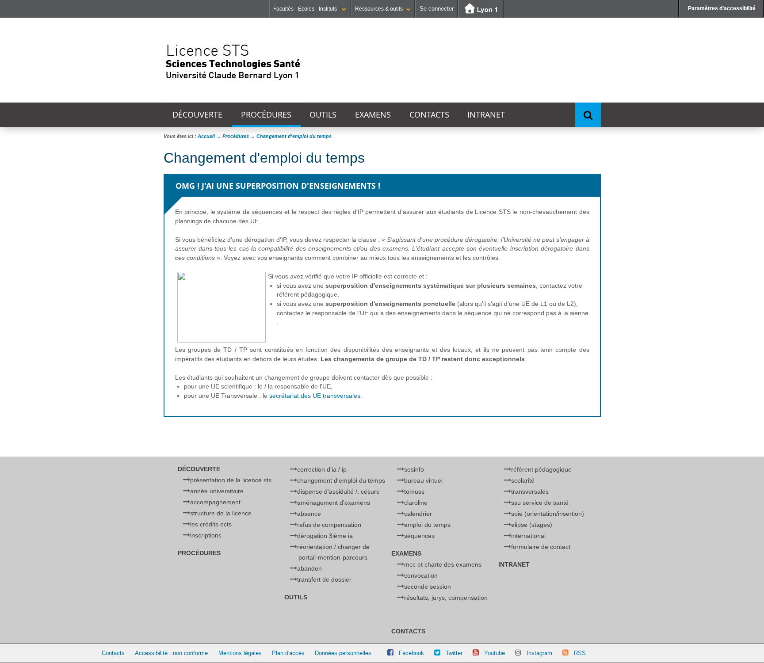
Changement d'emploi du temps (341, 480)
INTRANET (486, 115)
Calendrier (418, 513)
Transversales (530, 491)
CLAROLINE (416, 502)
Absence (309, 513)
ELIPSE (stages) (531, 524)
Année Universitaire (217, 491)
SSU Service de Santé (540, 502)
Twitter (454, 653)
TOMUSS (414, 491)
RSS (580, 653)
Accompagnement (215, 502)
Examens (373, 115)
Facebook (411, 653)
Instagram (539, 653)
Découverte (197, 115)
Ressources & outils (379, 9)
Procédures (266, 115)
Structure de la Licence (221, 513)
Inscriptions (206, 535)
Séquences (419, 535)
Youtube (494, 653)
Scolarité (523, 480)
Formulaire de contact (540, 546)
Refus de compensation (329, 524)
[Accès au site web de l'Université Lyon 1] (481, 9)
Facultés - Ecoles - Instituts (305, 9)
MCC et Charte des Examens (442, 564)
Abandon (309, 568)
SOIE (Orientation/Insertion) (547, 513)
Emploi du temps (427, 524)
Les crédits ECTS (211, 524)
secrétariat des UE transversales (314, 395)
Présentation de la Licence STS (230, 480)
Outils (322, 115)
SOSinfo (414, 469)
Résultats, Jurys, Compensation (446, 597)
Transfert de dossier (324, 579)
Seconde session (427, 586)
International (528, 535)
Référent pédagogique (541, 469)
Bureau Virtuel (423, 480)
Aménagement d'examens (333, 502)
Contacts (429, 115)
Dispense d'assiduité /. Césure (338, 491)
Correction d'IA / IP (322, 469)
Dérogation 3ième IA (325, 535)
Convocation (421, 575)
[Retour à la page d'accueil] (234, 60)
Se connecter (437, 8)
